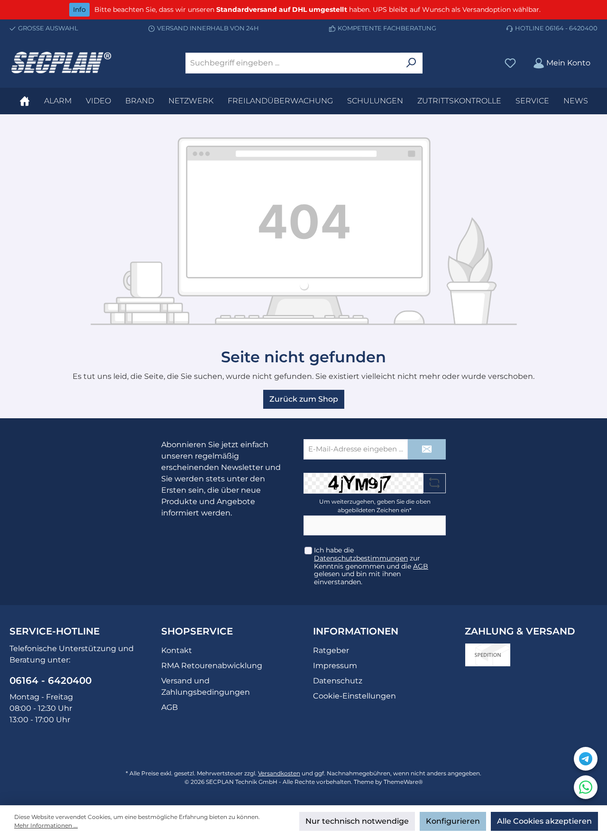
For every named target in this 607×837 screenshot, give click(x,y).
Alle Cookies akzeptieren (544, 821)
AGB (420, 566)
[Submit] (427, 449)
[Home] (24, 101)
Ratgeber (331, 650)
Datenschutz (337, 680)
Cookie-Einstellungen (354, 695)
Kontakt (176, 650)
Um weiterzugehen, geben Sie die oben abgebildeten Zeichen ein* (375, 506)
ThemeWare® (403, 781)
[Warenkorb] (601, 59)
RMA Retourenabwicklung (211, 665)
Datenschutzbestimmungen (361, 558)
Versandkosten (279, 773)
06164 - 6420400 (571, 28)
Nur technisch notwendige (357, 821)
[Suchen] (411, 63)
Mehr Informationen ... (46, 825)
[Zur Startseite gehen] (61, 62)
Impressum (335, 665)
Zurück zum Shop (303, 399)
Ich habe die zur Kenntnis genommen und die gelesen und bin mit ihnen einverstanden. (371, 566)
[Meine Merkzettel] (510, 63)
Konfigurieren (453, 821)
